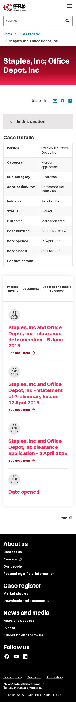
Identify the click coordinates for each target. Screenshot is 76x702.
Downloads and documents (26, 601)
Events (9, 628)
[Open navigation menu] (69, 5)
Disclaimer (34, 677)
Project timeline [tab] (12, 288)
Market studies (15, 593)
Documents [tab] (31, 289)
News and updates (18, 620)
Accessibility (54, 677)
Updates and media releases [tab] (56, 288)
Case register (30, 34)
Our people (12, 566)
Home (7, 34)
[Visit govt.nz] (38, 686)
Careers (12, 559)
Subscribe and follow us (23, 635)
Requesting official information (29, 573)
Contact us (12, 552)
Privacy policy (12, 677)
